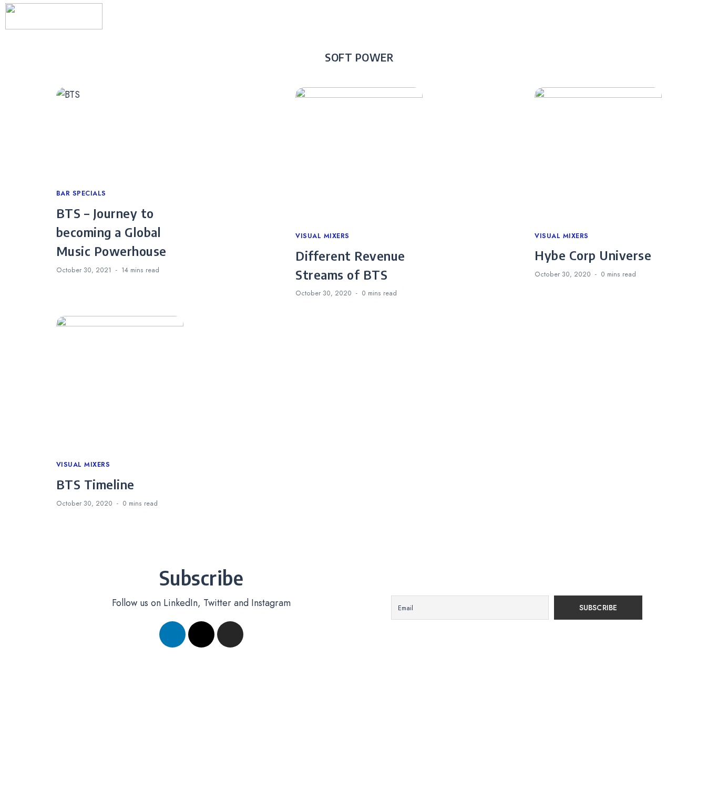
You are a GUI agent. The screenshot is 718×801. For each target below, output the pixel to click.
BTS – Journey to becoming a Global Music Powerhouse (111, 232)
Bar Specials (81, 193)
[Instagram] (230, 634)
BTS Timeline (95, 484)
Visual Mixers (322, 236)
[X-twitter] (201, 634)
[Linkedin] (172, 634)
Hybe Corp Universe (593, 255)
